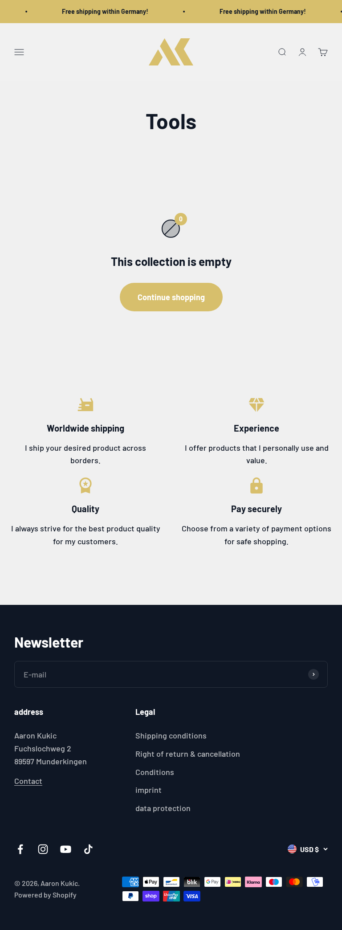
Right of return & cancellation (187, 754)
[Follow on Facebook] (20, 849)
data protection (163, 808)
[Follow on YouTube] (66, 849)
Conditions (154, 772)
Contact (28, 781)
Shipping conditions (171, 735)
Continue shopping (171, 297)
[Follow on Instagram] (43, 849)
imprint (148, 790)
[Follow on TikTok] (88, 849)
